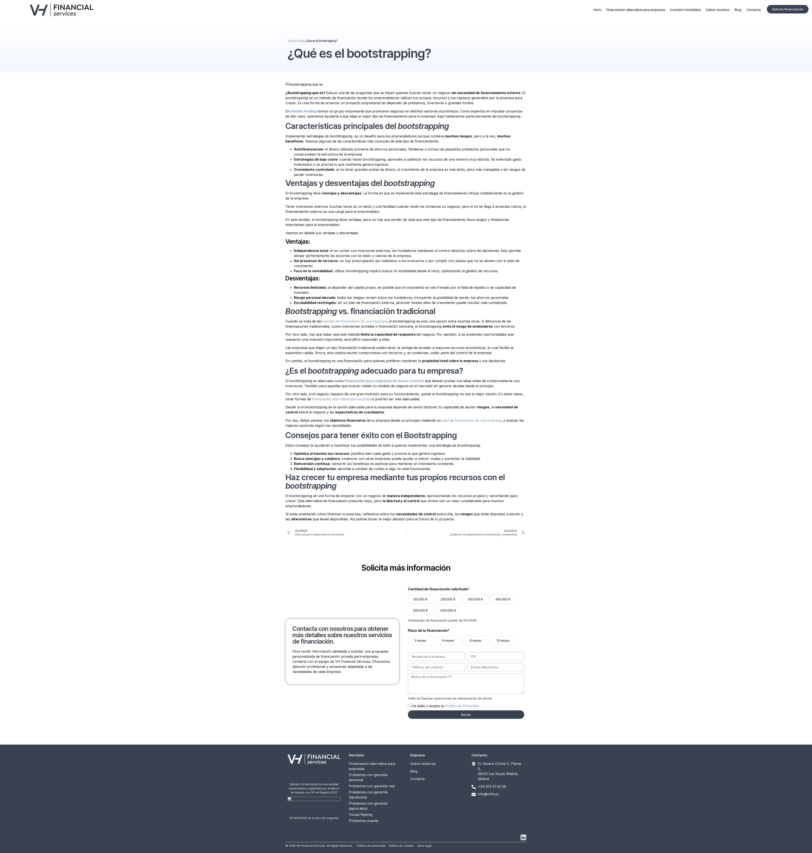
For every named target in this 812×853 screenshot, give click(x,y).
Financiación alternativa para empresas (635, 10)
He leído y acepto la (445, 706)
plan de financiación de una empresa (471, 420)
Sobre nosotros (718, 10)
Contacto (753, 10)
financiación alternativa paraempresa (342, 399)
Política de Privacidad (462, 706)
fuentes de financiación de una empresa (354, 321)
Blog (738, 10)
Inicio (597, 10)
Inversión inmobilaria (685, 10)
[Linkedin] (523, 837)
